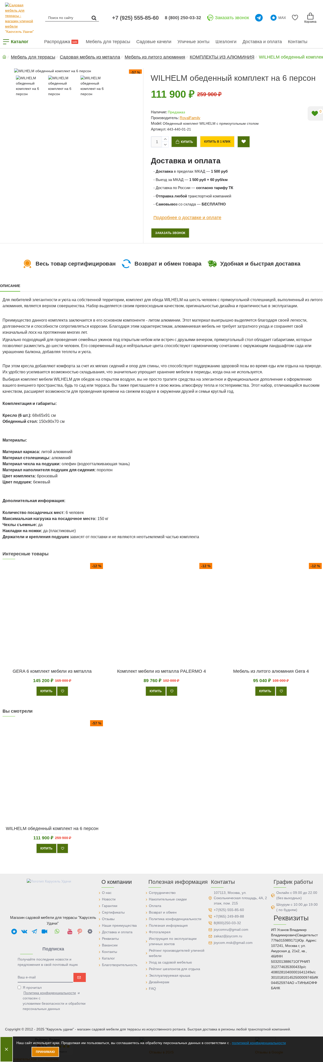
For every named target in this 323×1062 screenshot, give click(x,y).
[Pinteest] (80, 931)
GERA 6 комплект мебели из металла (52, 671)
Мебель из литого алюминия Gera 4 (271, 671)
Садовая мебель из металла (90, 57)
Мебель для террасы (33, 57)
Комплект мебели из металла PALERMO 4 (161, 671)
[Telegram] (259, 17)
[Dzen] (90, 931)
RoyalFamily (190, 118)
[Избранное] (296, 18)
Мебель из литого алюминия (155, 57)
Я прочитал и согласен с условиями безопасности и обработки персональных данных (54, 998)
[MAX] (14, 931)
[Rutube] (44, 931)
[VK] (24, 931)
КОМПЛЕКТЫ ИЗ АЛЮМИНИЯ (222, 57)
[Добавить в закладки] (243, 142)
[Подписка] (79, 977)
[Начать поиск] (94, 17)
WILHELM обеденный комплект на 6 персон (52, 828)
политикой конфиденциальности (259, 1043)
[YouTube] (69, 931)
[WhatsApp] (57, 931)
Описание (10, 286)
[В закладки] (62, 691)
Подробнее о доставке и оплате (187, 217)
